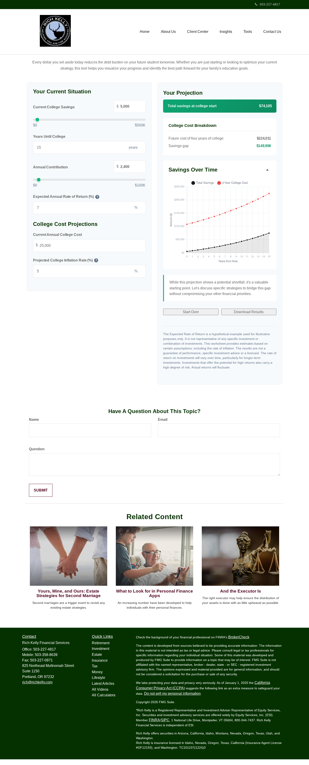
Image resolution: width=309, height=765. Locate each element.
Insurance (100, 660)
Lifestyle (98, 678)
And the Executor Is (240, 591)
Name (34, 419)
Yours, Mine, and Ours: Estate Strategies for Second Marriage (68, 593)
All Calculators (103, 695)
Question (37, 449)
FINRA (154, 720)
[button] (168, 31)
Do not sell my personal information (172, 693)
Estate (97, 654)
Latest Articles (103, 683)
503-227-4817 (270, 4)
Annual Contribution (76, 167)
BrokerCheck (238, 637)
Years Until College (49, 136)
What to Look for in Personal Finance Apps (154, 593)
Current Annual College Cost (57, 235)
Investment (100, 649)
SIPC (165, 720)
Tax (94, 666)
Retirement (100, 643)
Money (97, 672)
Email (162, 419)
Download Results (249, 312)
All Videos (100, 689)
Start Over (191, 312)
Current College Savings (76, 106)
